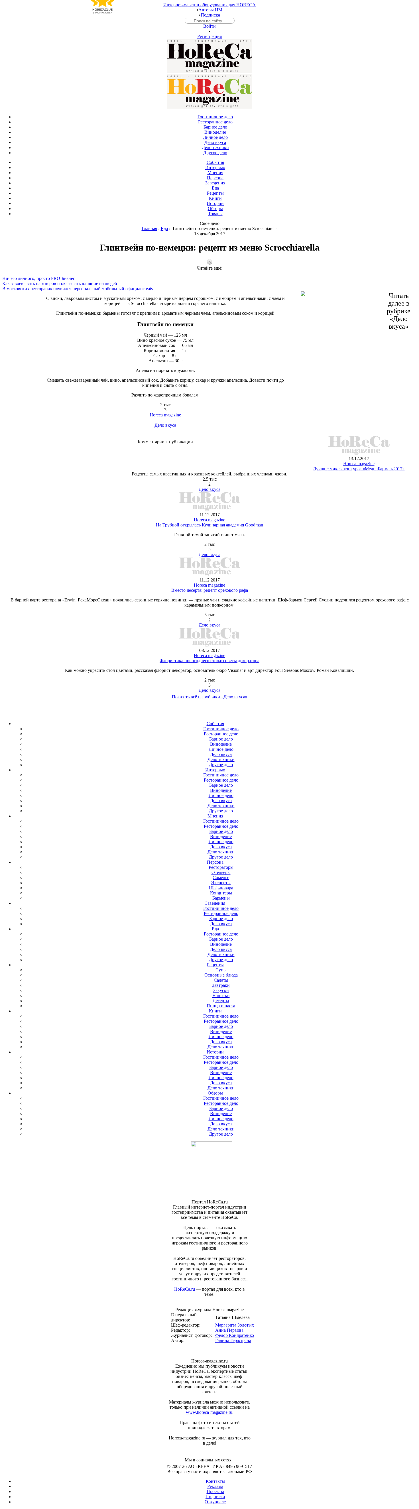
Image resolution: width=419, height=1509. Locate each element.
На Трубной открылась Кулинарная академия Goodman (209, 524)
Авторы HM (210, 9)
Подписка (210, 15)
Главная (149, 228)
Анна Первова (229, 1330)
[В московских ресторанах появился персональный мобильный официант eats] (209, 283)
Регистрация (209, 36)
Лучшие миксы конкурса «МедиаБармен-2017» (359, 468)
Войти (209, 26)
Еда (164, 228)
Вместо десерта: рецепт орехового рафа (209, 590)
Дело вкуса (165, 425)
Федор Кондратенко (234, 1335)
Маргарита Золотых (234, 1325)
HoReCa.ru (184, 1289)
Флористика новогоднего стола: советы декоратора (209, 660)
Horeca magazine (165, 414)
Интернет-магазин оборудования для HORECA (209, 4)
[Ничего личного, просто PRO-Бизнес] (209, 273)
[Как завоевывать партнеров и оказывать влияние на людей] (209, 278)
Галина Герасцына (233, 1340)
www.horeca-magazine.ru (209, 1412)
